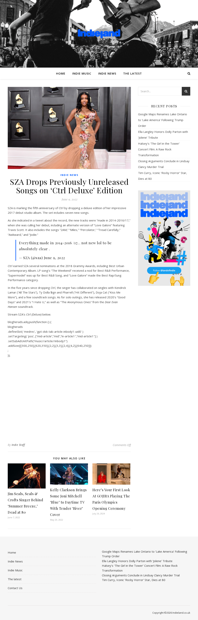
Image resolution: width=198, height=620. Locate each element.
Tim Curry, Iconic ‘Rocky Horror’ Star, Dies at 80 (133, 580)
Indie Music (81, 73)
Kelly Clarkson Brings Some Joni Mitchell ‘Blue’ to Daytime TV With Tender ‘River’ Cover (68, 502)
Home (60, 73)
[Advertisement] (164, 349)
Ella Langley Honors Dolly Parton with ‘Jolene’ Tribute (137, 561)
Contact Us (15, 588)
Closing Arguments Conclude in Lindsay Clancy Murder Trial (141, 575)
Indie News (107, 73)
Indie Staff (18, 445)
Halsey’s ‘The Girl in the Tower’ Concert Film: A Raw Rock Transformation (159, 149)
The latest (132, 73)
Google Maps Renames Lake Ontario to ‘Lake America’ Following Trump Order (162, 120)
